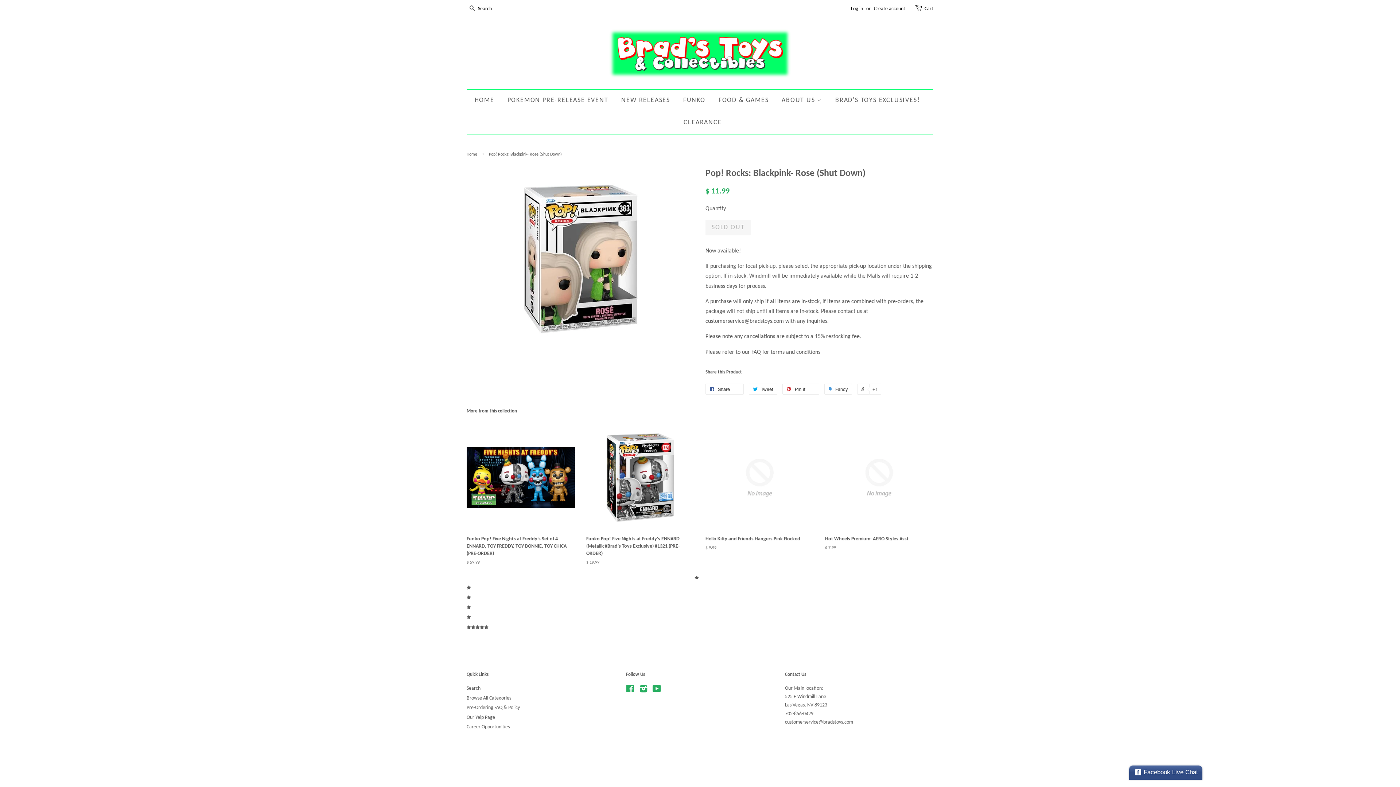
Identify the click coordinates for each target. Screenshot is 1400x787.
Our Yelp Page (481, 717)
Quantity (715, 209)
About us (799, 100)
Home (484, 100)
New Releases (645, 100)
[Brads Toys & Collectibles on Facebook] (630, 690)
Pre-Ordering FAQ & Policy (493, 707)
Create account (889, 9)
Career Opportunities (488, 727)
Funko (694, 100)
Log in (857, 9)
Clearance (703, 122)
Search (474, 688)
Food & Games (744, 100)
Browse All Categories (489, 698)
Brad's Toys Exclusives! (877, 100)
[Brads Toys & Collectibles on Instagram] (643, 690)
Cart (929, 9)
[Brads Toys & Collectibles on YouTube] (657, 690)
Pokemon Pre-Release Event (558, 100)
